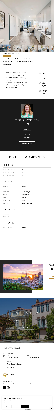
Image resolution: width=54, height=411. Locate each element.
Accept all (25, 406)
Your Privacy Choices (27, 409)
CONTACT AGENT (27, 143)
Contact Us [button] (27, 327)
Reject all (7, 406)
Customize (16, 406)
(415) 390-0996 (34, 357)
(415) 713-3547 (27, 129)
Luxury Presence (36, 396)
